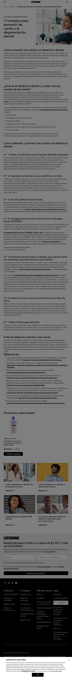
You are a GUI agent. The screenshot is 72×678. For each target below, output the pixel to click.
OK (38, 674)
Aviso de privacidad (56, 671)
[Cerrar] (69, 660)
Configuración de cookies (28, 671)
